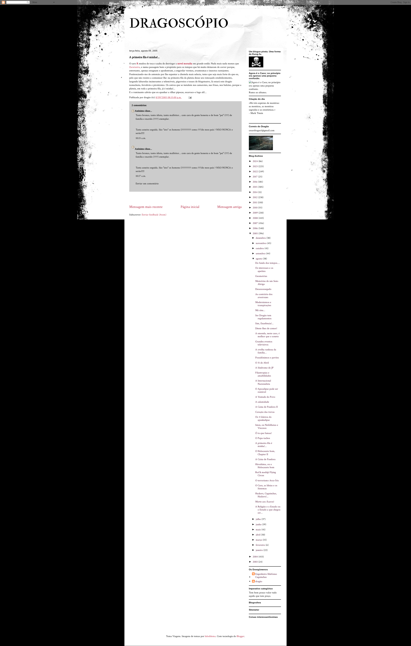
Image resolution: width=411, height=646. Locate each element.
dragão (258, 581)
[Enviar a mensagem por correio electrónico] (189, 97)
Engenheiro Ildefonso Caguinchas (266, 576)
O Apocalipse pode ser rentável (266, 390)
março (259, 540)
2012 (255, 197)
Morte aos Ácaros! (264, 501)
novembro (261, 243)
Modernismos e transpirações (263, 304)
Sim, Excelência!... (264, 323)
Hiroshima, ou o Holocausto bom (264, 466)
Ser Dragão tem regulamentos (263, 317)
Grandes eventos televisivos (263, 343)
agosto (259, 258)
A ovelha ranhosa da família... (265, 351)
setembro (261, 253)
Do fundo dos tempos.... (267, 263)
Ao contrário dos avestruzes (263, 296)
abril (258, 534)
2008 (255, 218)
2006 (255, 228)
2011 (255, 202)
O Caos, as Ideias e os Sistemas (266, 487)
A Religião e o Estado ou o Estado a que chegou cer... (267, 509)
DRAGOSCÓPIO (178, 24)
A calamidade (262, 402)
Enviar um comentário (147, 183)
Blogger (240, 636)
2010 (255, 207)
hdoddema (210, 636)
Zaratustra (134, 67)
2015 (255, 187)
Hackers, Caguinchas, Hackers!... (266, 495)
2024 (255, 161)
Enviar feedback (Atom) (154, 214)
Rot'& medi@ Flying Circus (265, 474)
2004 (255, 556)
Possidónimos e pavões (267, 357)
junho (259, 524)
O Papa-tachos (262, 438)
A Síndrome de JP (264, 367)
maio (259, 529)
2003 (255, 562)
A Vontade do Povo (265, 397)
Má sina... (260, 310)
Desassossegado (263, 289)
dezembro (261, 238)
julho (259, 519)
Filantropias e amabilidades (263, 374)
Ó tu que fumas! (263, 433)
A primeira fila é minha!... (263, 444)
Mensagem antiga (229, 207)
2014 (255, 192)
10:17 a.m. (141, 176)
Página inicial (190, 207)
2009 (255, 212)
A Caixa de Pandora (265, 459)
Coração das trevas (265, 412)
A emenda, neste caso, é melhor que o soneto (267, 335)
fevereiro (261, 545)
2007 (255, 223)
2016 (255, 182)
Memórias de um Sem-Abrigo (267, 282)
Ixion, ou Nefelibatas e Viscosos (266, 426)
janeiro (259, 550)
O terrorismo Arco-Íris (267, 480)
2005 (255, 233)
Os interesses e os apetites (264, 269)
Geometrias (261, 276)
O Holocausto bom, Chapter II (265, 452)
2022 (255, 171)
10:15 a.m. (141, 138)
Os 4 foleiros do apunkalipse (263, 418)
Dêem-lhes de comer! (266, 328)
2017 (255, 176)
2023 (255, 166)
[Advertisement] (187, 198)
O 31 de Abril (262, 362)
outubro (260, 248)
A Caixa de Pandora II (266, 407)
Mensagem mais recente (145, 207)
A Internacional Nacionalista (263, 382)
